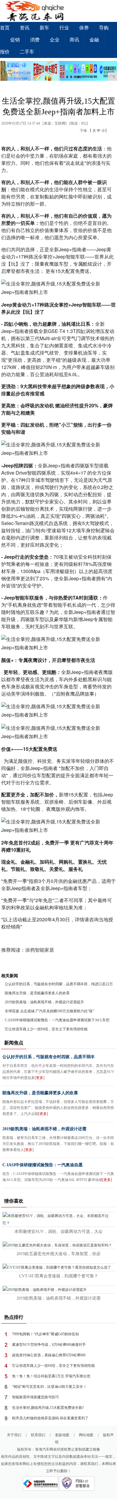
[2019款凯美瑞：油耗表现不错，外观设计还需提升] (45, 1290)
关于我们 (14, 1435)
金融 (94, 39)
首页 (5, 27)
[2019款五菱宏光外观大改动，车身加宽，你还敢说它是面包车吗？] (57, 1245)
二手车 (27, 51)
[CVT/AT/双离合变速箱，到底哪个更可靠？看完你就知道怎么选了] (57, 1267)
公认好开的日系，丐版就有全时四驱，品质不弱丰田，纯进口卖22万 (59, 984)
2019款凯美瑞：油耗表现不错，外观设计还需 (44, 1129)
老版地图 (62, 1435)
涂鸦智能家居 (39, 950)
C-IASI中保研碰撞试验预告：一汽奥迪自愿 (42, 1165)
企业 (54, 39)
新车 (44, 27)
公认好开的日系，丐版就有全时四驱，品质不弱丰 (48, 1057)
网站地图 (86, 1435)
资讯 (24, 27)
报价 (5, 51)
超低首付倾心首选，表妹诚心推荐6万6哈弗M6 (49, 1355)
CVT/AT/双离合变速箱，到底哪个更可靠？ (58, 1276)
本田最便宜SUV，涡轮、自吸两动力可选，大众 (58, 1231)
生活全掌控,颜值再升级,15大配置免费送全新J (48, 1408)
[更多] (39, 1078)
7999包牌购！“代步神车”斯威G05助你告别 (45, 1334)
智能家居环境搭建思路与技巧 (35, 1397)
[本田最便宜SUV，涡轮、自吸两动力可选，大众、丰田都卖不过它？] (59, 1223)
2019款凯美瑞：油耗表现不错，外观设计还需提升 (44, 1002)
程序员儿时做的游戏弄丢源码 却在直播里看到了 (50, 1418)
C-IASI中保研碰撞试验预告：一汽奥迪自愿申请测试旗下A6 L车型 (57, 1020)
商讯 (74, 39)
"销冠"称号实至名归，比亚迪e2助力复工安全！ (49, 1387)
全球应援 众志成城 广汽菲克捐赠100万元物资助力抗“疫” (49, 1011)
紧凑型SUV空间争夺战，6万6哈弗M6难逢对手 (49, 1344)
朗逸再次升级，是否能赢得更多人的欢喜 (37, 993)
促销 (15, 39)
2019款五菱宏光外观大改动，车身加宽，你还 (58, 1254)
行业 (64, 27)
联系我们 (38, 1435)
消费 (35, 39)
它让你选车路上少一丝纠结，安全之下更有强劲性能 (46, 1029)
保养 (84, 27)
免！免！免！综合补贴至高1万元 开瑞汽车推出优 (51, 1376)
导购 (104, 27)
